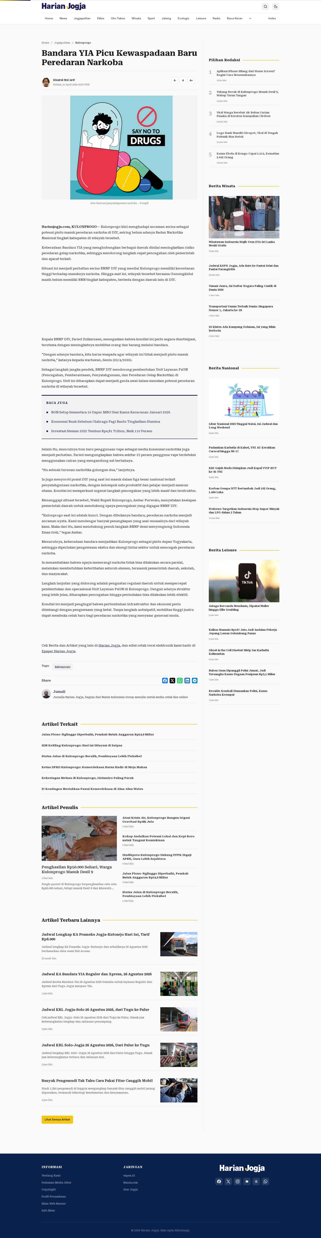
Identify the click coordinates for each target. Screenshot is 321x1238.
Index (272, 18)
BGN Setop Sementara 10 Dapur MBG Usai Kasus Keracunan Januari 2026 (110, 412)
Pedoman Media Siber (56, 1182)
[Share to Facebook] (165, 680)
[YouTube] (247, 1181)
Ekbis (100, 18)
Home (49, 18)
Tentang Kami (51, 1175)
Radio (216, 18)
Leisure (201, 18)
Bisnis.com (130, 1182)
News (63, 18)
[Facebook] (219, 1181)
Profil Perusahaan (54, 1196)
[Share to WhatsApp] (180, 680)
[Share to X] (172, 680)
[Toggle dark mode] (275, 6)
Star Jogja (130, 1189)
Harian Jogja (109, 645)
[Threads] (256, 1181)
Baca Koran (234, 18)
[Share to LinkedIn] (187, 680)
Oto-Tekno (118, 18)
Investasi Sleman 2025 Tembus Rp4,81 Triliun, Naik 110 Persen (101, 431)
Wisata (136, 18)
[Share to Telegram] (194, 680)
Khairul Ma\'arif (64, 79)
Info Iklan (48, 1210)
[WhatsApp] (265, 1181)
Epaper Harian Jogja (58, 651)
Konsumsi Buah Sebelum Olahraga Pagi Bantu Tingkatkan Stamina (105, 421)
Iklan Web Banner (54, 1203)
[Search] (265, 6)
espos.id (129, 1175)
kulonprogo (62, 666)
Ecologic (183, 18)
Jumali (59, 692)
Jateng (166, 18)
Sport (151, 18)
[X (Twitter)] (228, 1181)
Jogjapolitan (82, 18)
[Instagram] (237, 1181)
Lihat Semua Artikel (57, 1119)
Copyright (49, 1189)
